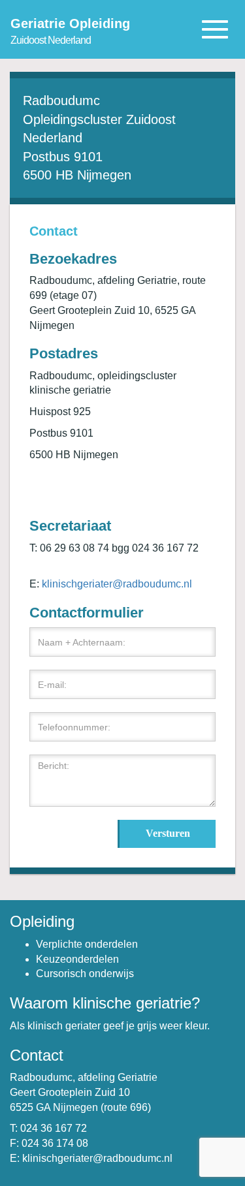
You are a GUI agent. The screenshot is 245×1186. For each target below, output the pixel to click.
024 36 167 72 (53, 1128)
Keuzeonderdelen (77, 959)
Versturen (168, 833)
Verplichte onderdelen (87, 944)
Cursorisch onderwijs (85, 973)
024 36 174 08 (55, 1143)
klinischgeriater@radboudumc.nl (117, 583)
